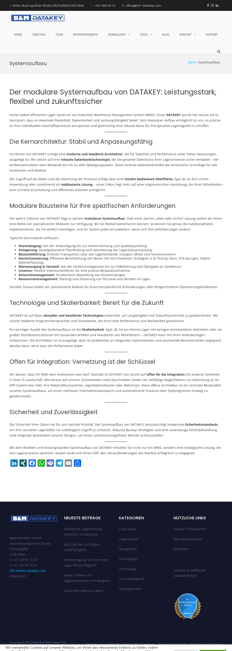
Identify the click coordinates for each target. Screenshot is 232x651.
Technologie (128, 559)
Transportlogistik (132, 579)
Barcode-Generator (188, 539)
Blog (165, 34)
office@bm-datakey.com (28, 570)
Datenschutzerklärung (172, 644)
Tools (144, 34)
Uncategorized (130, 589)
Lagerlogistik (128, 539)
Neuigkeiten (128, 549)
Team (59, 34)
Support (212, 34)
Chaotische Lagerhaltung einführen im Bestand (83, 532)
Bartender (181, 549)
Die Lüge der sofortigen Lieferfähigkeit (82, 547)
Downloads (117, 34)
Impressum (148, 644)
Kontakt (185, 34)
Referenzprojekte (85, 34)
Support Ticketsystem (190, 529)
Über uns (39, 34)
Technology (127, 569)
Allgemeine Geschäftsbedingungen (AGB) (111, 644)
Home (18, 34)
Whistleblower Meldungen (206, 644)
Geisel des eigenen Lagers (84, 590)
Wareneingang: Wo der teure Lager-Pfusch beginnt (86, 562)
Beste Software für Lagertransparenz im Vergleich (87, 578)
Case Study (127, 529)
